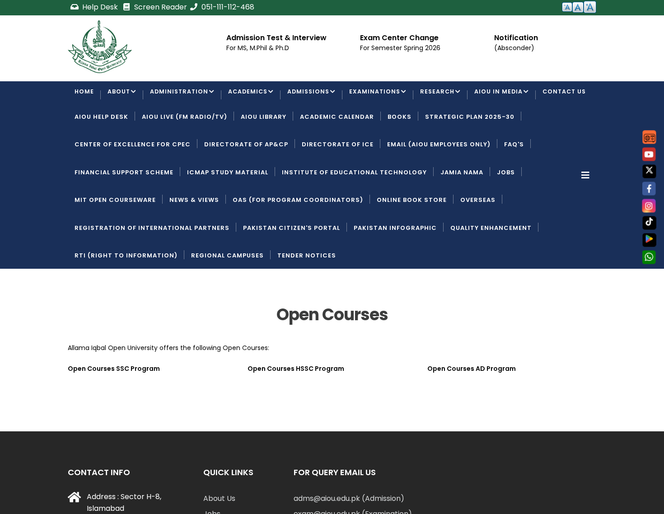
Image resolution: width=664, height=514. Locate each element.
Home (84, 95)
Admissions (314, 95)
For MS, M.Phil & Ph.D (257, 47)
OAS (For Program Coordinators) (298, 234)
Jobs (506, 206)
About (119, 95)
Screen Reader (159, 7)
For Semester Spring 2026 (400, 47)
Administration (181, 95)
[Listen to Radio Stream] (649, 137)
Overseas (478, 234)
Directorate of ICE (338, 179)
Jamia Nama (461, 206)
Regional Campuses (227, 289)
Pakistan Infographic (395, 262)
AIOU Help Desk (101, 151)
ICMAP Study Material (227, 206)
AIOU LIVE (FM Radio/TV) (184, 151)
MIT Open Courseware (115, 234)
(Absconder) (514, 47)
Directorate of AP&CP (246, 179)
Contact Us (97, 123)
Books (399, 151)
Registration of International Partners (152, 262)
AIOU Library (263, 151)
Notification (516, 38)
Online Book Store (412, 234)
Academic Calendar (337, 151)
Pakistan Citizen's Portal (291, 262)
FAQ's (514, 179)
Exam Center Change (399, 38)
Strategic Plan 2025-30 (469, 151)
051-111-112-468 (227, 7)
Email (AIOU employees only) (439, 179)
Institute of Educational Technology (354, 206)
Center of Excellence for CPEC (133, 179)
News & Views (194, 234)
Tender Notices (306, 289)
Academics (251, 95)
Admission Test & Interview (276, 38)
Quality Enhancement (491, 262)
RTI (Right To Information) (126, 289)
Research (445, 95)
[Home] (100, 46)
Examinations (381, 95)
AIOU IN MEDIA (507, 95)
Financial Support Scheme (124, 206)
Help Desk (100, 7)
